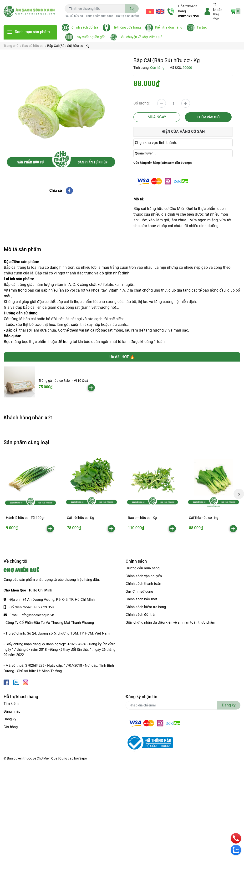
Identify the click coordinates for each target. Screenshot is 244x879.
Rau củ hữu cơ (74, 16)
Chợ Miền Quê (47, 758)
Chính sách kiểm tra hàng (146, 607)
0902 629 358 (188, 16)
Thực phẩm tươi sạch (99, 16)
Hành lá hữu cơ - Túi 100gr (25, 518)
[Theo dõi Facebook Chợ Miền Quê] (6, 681)
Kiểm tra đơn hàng (168, 27)
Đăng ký (10, 719)
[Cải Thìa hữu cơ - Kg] (213, 480)
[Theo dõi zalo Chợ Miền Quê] (16, 681)
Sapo (83, 758)
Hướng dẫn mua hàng (142, 568)
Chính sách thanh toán (143, 583)
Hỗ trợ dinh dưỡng (128, 16)
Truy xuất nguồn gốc (90, 37)
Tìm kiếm (11, 703)
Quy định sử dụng (139, 591)
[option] (61, 114)
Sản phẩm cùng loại (26, 442)
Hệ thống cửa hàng (126, 27)
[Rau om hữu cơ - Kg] (152, 480)
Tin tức (202, 27)
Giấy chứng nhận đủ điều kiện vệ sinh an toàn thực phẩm (170, 622)
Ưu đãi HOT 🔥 (122, 357)
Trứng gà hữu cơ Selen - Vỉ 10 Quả (63, 380)
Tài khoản (217, 7)
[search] (132, 8)
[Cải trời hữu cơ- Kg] (91, 480)
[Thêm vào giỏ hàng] (91, 387)
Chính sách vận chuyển (144, 576)
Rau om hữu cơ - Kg (142, 518)
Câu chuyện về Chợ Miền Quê (141, 37)
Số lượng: (141, 103)
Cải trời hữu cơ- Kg (80, 518)
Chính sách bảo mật (141, 599)
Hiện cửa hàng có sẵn (183, 131)
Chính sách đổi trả (84, 27)
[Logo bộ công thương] (149, 742)
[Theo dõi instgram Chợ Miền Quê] (25, 681)
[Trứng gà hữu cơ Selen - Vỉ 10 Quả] (19, 381)
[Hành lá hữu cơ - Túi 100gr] (30, 480)
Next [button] (239, 494)
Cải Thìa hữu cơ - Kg (203, 518)
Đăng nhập (12, 711)
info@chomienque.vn (37, 615)
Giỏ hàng (11, 727)
